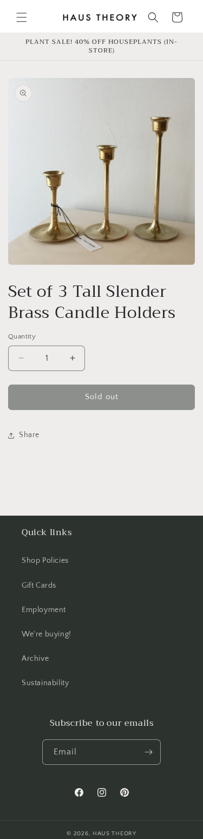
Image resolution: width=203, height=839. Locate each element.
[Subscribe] (148, 752)
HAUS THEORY (114, 833)
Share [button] (29, 435)
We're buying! (46, 634)
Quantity (22, 336)
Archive (35, 658)
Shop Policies (45, 560)
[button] (22, 17)
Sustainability (45, 683)
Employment (44, 610)
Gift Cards (39, 585)
